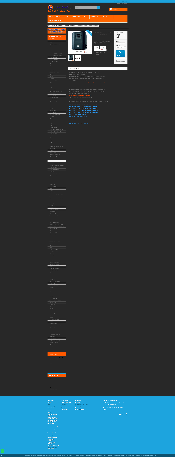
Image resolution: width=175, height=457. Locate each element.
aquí (155, 455)
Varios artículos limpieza (55, 156)
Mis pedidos (77, 402)
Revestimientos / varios (54, 118)
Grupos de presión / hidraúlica (55, 325)
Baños (51, 247)
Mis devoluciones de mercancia (81, 404)
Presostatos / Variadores (55, 334)
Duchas (51, 108)
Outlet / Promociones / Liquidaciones (53, 347)
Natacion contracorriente (55, 281)
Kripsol (51, 220)
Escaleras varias (53, 103)
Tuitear (96, 47)
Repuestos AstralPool (53, 285)
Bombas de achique (54, 342)
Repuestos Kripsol (55, 20)
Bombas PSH (52, 304)
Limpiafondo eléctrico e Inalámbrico (54, 143)
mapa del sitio (124, 3)
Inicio (51, 17)
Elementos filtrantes (54, 70)
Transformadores (53, 133)
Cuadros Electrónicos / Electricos (56, 131)
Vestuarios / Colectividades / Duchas (55, 242)
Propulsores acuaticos (54, 209)
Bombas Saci (52, 306)
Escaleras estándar (54, 97)
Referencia (118, 45)
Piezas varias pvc (53, 228)
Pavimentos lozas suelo (54, 253)
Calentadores (52, 184)
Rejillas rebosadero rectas (55, 82)
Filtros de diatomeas (54, 59)
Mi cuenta (78, 400)
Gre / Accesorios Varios (54, 222)
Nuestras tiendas (53, 389)
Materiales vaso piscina (54, 72)
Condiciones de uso (54, 383)
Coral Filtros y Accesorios (55, 366)
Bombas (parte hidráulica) (55, 260)
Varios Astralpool (53, 298)
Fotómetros (52, 171)
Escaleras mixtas (53, 99)
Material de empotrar (54, 274)
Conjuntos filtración (54, 61)
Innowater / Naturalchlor (54, 319)
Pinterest (104, 49)
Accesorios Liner (53, 80)
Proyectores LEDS (53, 127)
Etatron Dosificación (54, 370)
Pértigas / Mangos (53, 152)
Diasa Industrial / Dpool (54, 310)
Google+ (97, 49)
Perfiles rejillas (53, 89)
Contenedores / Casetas (55, 68)
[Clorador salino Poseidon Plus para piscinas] (71, 58)
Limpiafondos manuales (54, 137)
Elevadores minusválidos (55, 114)
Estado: (95, 39)
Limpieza (85, 17)
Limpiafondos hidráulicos (55, 139)
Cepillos (51, 150)
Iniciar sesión (117, 1)
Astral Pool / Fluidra (54, 359)
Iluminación (75, 17)
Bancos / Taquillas (53, 255)
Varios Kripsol (52, 283)
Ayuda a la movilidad (54, 249)
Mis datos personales (79, 409)
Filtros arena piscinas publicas (56, 55)
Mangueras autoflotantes (55, 154)
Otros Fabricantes (53, 323)
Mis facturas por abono (80, 405)
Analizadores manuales (54, 169)
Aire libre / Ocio (52, 207)
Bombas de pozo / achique (54, 338)
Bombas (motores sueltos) (55, 264)
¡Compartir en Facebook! (100, 52)
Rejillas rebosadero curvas (55, 84)
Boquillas (52, 78)
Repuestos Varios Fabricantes (55, 300)
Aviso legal (52, 380)
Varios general (53, 234)
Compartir (103, 47)
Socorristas (52, 203)
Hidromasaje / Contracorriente (56, 91)
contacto (118, 3)
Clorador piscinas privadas (55, 161)
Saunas (51, 190)
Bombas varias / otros (54, 48)
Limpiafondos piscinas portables (56, 146)
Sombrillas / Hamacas (54, 213)
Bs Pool (51, 317)
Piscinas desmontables (54, 215)
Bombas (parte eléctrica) (55, 262)
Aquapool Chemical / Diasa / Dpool (57, 357)
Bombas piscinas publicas (55, 46)
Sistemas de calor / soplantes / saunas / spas (55, 178)
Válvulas (51, 230)
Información (53, 375)
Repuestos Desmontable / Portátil (56, 224)
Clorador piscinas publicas (55, 163)
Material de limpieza (54, 272)
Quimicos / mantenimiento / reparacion (55, 238)
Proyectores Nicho (53, 125)
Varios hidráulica (53, 344)
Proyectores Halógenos (54, 123)
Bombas (58, 17)
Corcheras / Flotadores (54, 201)
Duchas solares (53, 110)
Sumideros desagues (54, 251)
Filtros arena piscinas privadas (56, 53)
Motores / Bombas (53, 327)
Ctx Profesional (53, 368)
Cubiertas (52, 116)
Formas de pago (53, 385)
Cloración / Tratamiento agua (101, 17)
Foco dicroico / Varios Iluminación (56, 129)
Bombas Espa (53, 302)
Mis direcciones (78, 407)
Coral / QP (52, 308)
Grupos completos (53, 336)
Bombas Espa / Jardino (55, 361)
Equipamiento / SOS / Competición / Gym (56, 195)
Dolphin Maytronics (54, 313)
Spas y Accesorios (53, 192)
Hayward (51, 315)
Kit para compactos (54, 65)
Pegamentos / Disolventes (55, 232)
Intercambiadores (53, 186)
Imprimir (97, 54)
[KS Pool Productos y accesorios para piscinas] (60, 8)
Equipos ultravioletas (54, 175)
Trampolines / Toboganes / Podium (57, 198)
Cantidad (117, 41)
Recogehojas (52, 148)
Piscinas (51, 218)
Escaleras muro (53, 95)
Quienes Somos (53, 387)
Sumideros (52, 76)
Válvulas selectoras (54, 63)
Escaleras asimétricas (54, 101)
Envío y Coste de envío (55, 378)
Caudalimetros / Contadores (55, 173)
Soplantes (52, 188)
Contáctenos (124, 1)
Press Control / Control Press (56, 329)
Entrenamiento (53, 205)
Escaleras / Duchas (54, 270)
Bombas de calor (53, 182)
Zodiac (51, 321)
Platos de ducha (53, 112)
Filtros (65, 17)
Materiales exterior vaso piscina (55, 93)
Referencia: (96, 37)
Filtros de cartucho (53, 57)
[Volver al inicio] (49, 25)
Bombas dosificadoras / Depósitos (57, 165)
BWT (51, 363)
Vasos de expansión (54, 332)
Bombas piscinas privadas (55, 44)
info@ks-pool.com (111, 409)
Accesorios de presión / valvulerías (56, 226)
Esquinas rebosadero (54, 87)
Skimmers (52, 74)
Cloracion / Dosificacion (54, 268)
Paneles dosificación (54, 167)
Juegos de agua (53, 211)
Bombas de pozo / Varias (55, 340)
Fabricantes (53, 354)
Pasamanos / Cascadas (54, 106)
